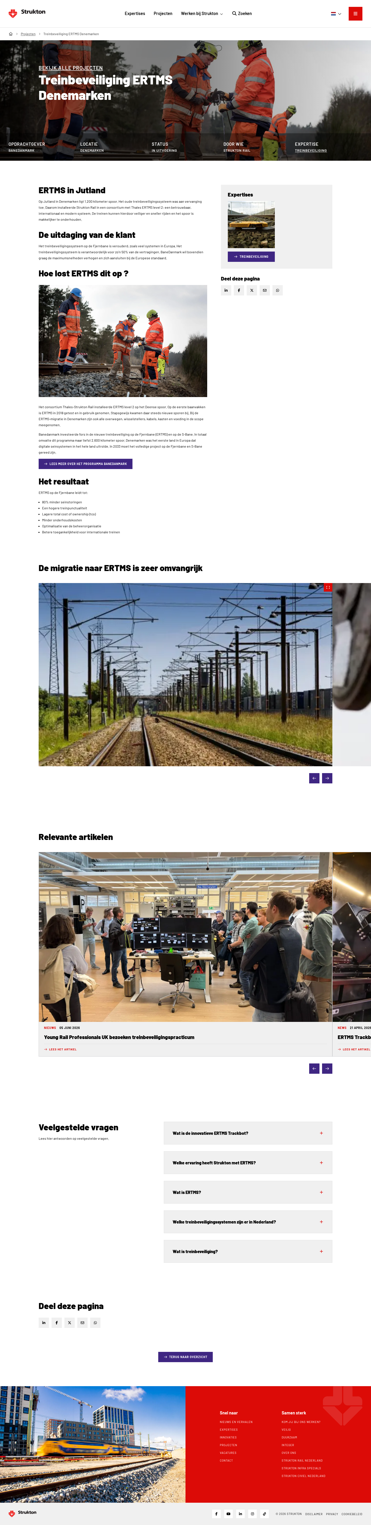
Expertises (229, 1429)
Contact (226, 1460)
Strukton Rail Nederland (302, 1460)
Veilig (286, 1429)
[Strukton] (27, 13)
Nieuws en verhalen (236, 1422)
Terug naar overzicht (188, 1357)
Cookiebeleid (352, 1514)
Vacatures (228, 1453)
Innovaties (228, 1437)
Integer (288, 1445)
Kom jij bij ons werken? (301, 1422)
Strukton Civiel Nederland (303, 1476)
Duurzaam (289, 1437)
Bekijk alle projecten (71, 68)
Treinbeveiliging (311, 150)
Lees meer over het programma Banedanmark (91, 464)
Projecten (228, 1445)
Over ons (289, 1453)
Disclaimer (314, 1514)
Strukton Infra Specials (301, 1468)
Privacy (332, 1514)
